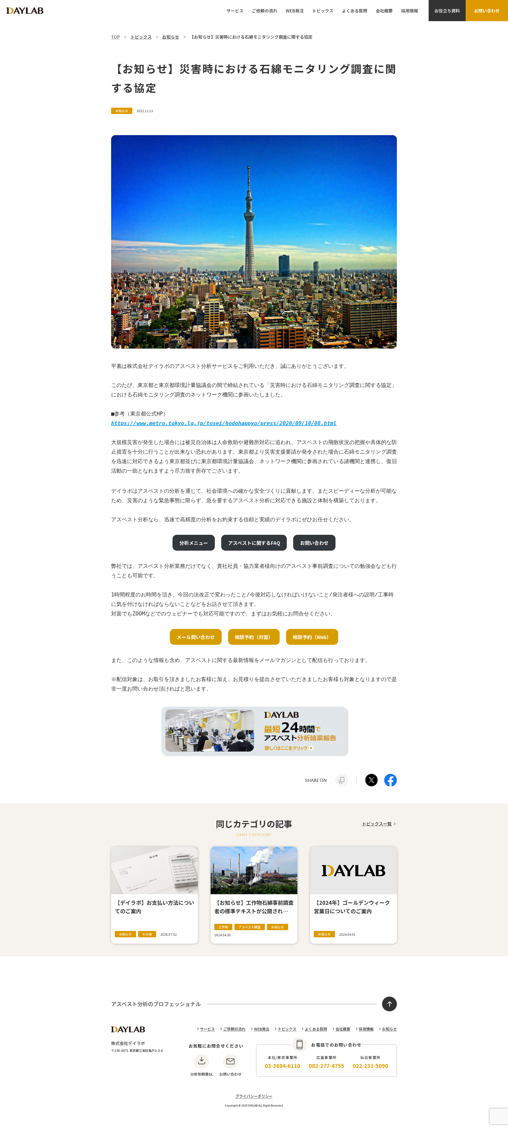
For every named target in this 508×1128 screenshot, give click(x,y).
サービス (234, 10)
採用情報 (409, 10)
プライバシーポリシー (254, 1096)
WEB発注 (295, 10)
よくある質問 (354, 10)
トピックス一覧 (377, 823)
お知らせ (389, 1028)
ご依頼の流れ (264, 10)
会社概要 (384, 10)
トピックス (322, 10)
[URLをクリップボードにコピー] (341, 780)
